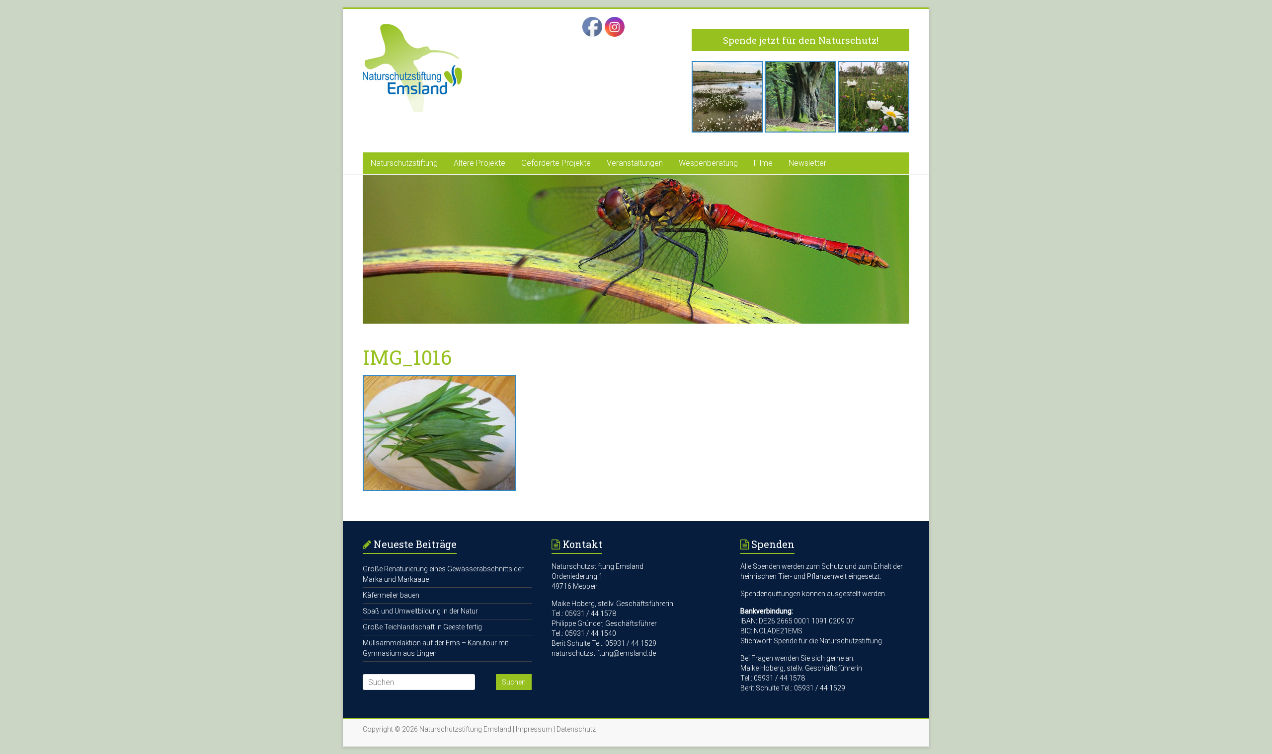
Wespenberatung (708, 163)
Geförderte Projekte (556, 163)
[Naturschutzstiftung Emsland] (412, 28)
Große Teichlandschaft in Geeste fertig (422, 627)
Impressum (534, 729)
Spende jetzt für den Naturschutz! (800, 40)
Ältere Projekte (479, 163)
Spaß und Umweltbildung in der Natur (420, 611)
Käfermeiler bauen (391, 595)
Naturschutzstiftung (404, 163)
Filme (763, 163)
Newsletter (807, 163)
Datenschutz (576, 729)
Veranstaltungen (635, 163)
